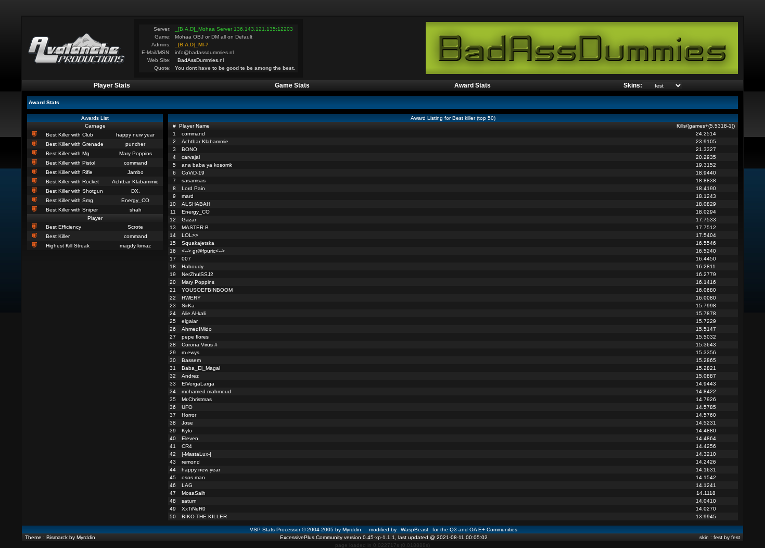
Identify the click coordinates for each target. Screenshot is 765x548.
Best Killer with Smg (69, 200)
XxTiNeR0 (194, 509)
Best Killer (58, 236)
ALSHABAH (196, 204)
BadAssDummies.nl (200, 60)
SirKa (188, 305)
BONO (189, 149)
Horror (189, 415)
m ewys (190, 352)
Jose (187, 423)
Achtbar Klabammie (135, 181)
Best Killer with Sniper (72, 210)
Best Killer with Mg (68, 153)
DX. (135, 191)
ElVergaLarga (198, 384)
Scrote (135, 227)
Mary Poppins (135, 153)
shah (136, 210)
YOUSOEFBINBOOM (207, 290)
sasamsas (194, 180)
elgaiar (190, 321)
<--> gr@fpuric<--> (203, 251)
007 (186, 258)
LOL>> (190, 235)
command (135, 163)
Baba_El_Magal (201, 368)
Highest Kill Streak (68, 245)
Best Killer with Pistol (70, 163)
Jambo (136, 172)
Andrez (190, 376)
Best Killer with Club (69, 135)
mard (188, 196)
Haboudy (192, 266)
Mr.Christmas (197, 399)
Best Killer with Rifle (69, 172)
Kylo (187, 430)
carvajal (191, 157)
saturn (189, 501)
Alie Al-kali (194, 313)
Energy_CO (135, 200)
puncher (135, 144)
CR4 (187, 446)
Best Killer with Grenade (75, 144)
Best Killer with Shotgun (74, 191)
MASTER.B (195, 227)
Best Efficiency (63, 227)
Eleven (190, 438)
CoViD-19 (193, 173)
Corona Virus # (200, 344)
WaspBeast (414, 529)
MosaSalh (194, 493)
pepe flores (195, 337)
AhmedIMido (197, 329)
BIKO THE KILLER (204, 516)
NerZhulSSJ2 (197, 274)
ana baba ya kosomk (207, 165)
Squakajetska (198, 243)
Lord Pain (193, 188)
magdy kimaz (135, 245)
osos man (193, 477)
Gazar (189, 219)
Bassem (191, 360)
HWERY (191, 298)
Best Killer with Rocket (72, 181)
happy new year (135, 135)
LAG (187, 485)
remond (191, 462)
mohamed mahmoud (206, 391)
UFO (187, 407)
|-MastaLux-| (196, 454)
